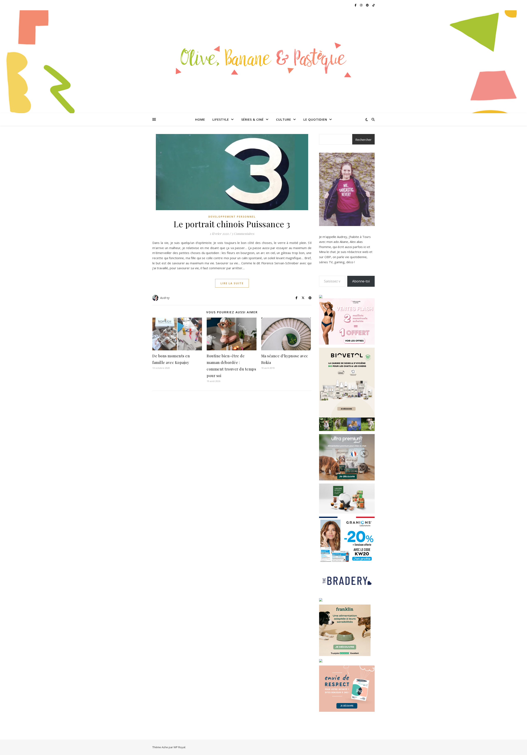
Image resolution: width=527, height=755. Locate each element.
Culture (283, 119)
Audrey (165, 298)
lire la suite (232, 283)
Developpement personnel (232, 216)
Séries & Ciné (252, 119)
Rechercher (363, 139)
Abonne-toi (361, 281)
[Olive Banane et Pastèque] (263, 59)
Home (200, 119)
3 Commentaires (243, 234)
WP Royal (179, 747)
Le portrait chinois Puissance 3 (232, 223)
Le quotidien (315, 119)
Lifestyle (220, 119)
